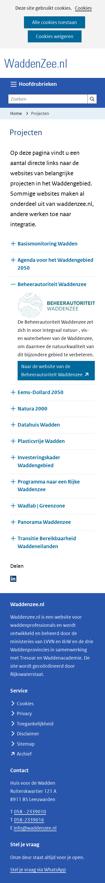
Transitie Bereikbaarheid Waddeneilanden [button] (51, 542)
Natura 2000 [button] (32, 409)
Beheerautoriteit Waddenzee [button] (52, 284)
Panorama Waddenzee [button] (44, 522)
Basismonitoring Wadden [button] (47, 244)
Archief (24, 754)
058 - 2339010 (30, 812)
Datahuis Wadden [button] (39, 425)
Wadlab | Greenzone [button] (41, 506)
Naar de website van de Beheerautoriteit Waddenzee (58, 371)
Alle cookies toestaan (54, 22)
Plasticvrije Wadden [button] (41, 441)
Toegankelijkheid (35, 724)
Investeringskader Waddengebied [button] (39, 461)
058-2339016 (29, 820)
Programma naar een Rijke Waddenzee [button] (49, 486)
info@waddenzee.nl (35, 828)
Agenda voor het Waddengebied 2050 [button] (55, 264)
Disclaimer (28, 734)
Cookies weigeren (54, 36)
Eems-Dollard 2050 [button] (40, 392)
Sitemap (26, 744)
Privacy (24, 713)
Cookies (83, 8)
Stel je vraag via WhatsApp (38, 870)
